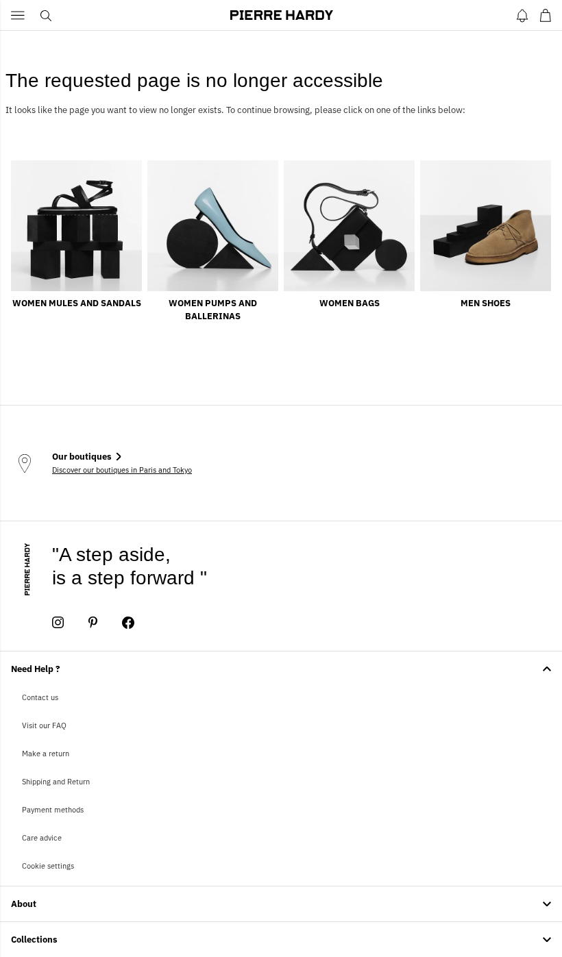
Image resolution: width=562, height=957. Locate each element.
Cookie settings (48, 866)
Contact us (40, 697)
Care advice (42, 838)
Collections (34, 939)
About (23, 904)
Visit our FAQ (44, 725)
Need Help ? (35, 669)
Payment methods (53, 810)
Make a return (45, 753)
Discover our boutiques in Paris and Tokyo (122, 470)
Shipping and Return (56, 781)
